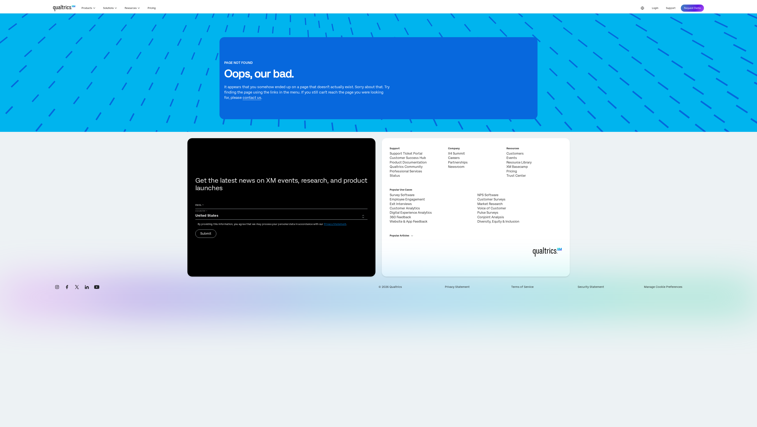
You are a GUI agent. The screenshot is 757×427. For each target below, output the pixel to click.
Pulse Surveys (487, 212)
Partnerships (458, 162)
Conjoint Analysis (490, 217)
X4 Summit (456, 153)
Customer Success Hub (408, 158)
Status (395, 176)
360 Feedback (400, 217)
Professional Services (406, 171)
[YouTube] (97, 287)
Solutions (108, 8)
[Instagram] (57, 287)
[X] (77, 287)
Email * (199, 205)
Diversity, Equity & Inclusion (498, 221)
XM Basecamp (517, 167)
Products (87, 8)
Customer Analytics (405, 208)
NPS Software (487, 195)
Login (655, 8)
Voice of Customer (491, 208)
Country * (201, 211)
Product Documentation (408, 162)
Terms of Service (522, 286)
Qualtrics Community (406, 167)
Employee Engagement (407, 199)
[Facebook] (67, 287)
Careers (454, 158)
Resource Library (519, 162)
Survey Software (402, 195)
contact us (252, 97)
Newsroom (456, 167)
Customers (515, 153)
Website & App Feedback (408, 221)
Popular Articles (399, 235)
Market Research (490, 204)
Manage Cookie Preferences (663, 286)
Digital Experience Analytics (411, 212)
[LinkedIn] (87, 287)
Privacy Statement (335, 224)
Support (670, 8)
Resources (131, 8)
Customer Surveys (491, 199)
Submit (205, 233)
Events (511, 158)
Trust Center (516, 176)
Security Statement (591, 286)
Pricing (152, 8)
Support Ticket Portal (406, 153)
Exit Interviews (401, 204)
